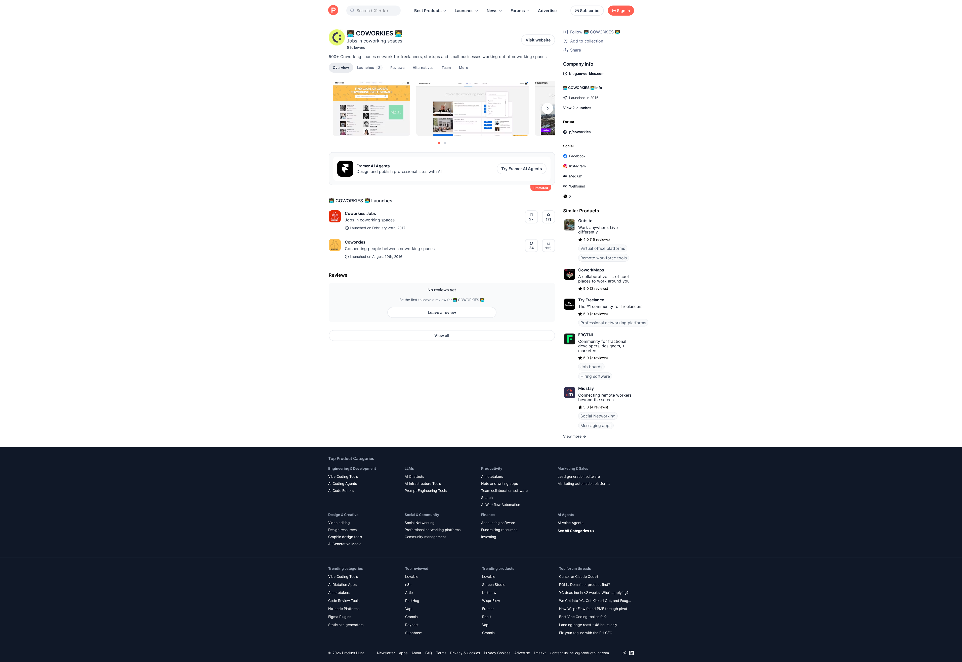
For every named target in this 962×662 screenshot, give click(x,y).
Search (487, 497)
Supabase (413, 633)
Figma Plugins (339, 616)
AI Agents (566, 514)
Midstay (586, 388)
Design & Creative (343, 514)
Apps (403, 653)
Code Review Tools (343, 600)
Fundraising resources (499, 530)
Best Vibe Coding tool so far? (583, 616)
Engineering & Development (352, 468)
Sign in (623, 10)
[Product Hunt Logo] (333, 10)
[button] (463, 67)
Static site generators (345, 625)
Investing (488, 537)
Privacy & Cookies (465, 653)
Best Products (428, 10)
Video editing (339, 523)
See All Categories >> (576, 531)
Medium (575, 176)
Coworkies (355, 242)
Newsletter (386, 653)
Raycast (412, 625)
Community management (425, 537)
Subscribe (589, 10)
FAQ (428, 653)
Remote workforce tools (603, 257)
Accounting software (498, 523)
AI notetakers (492, 476)
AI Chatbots (414, 476)
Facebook (577, 156)
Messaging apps (595, 425)
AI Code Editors (341, 490)
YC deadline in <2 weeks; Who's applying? (594, 592)
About (416, 653)
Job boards (591, 366)
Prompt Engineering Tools (426, 490)
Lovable (411, 576)
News (492, 10)
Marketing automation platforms (584, 483)
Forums (518, 10)
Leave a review (442, 312)
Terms (441, 653)
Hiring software (595, 376)
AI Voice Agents (570, 523)
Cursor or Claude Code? (578, 576)
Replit (486, 616)
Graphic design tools (345, 537)
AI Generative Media (344, 544)
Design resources (342, 530)
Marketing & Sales (573, 468)
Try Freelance (591, 299)
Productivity (491, 468)
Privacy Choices (497, 653)
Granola (411, 616)
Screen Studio (493, 584)
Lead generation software (579, 476)
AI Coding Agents (342, 483)
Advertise (547, 10)
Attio (409, 592)
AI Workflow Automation (500, 504)
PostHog (412, 600)
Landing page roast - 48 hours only (588, 625)
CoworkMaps (591, 269)
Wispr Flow (491, 600)
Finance (488, 514)
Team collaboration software (504, 490)
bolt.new (489, 592)
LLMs (409, 468)
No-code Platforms (343, 608)
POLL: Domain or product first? (584, 584)
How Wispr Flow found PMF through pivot (593, 608)
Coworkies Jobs (360, 213)
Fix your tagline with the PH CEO (585, 633)
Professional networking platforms (613, 322)
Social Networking (597, 415)
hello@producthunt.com (589, 653)
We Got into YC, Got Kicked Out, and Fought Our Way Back (595, 601)
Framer (488, 608)
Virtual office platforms (602, 248)
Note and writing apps (499, 483)
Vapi (408, 608)
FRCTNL (586, 334)
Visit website (538, 39)
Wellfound (577, 186)
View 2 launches (577, 108)
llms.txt (540, 653)
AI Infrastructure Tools (423, 483)
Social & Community (422, 514)
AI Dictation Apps (342, 584)
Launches (464, 10)
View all (441, 335)
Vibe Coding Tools (343, 476)
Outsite (585, 220)
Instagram (577, 166)
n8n (408, 584)
